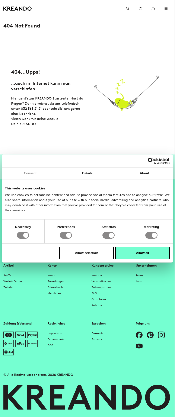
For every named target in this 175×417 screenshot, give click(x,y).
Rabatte (97, 305)
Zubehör (9, 287)
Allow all (142, 253)
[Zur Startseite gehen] (17, 8)
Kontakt (97, 275)
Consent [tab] (30, 173)
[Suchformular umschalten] (127, 8)
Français (97, 339)
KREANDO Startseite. (52, 98)
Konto (51, 275)
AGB (50, 345)
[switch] (66, 235)
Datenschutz (56, 339)
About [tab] (144, 173)
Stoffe (7, 275)
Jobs (139, 281)
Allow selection (86, 253)
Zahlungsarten (101, 287)
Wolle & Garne (12, 281)
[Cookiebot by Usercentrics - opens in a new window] (151, 161)
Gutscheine (99, 299)
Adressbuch (55, 287)
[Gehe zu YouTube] (139, 346)
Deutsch (97, 333)
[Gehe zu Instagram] (161, 335)
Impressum (55, 333)
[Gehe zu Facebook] (139, 335)
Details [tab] (87, 173)
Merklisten (54, 293)
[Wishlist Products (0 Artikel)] (140, 8)
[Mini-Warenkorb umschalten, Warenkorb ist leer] (153, 8)
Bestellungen (56, 281)
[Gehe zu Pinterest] (150, 335)
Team (139, 275)
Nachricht (27, 114)
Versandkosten (101, 281)
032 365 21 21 (31, 109)
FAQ (94, 293)
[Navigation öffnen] (166, 8)
